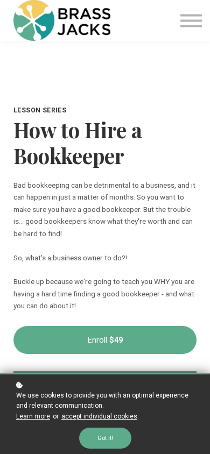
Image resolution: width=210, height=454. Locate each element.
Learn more (33, 416)
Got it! (105, 438)
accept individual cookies (99, 416)
